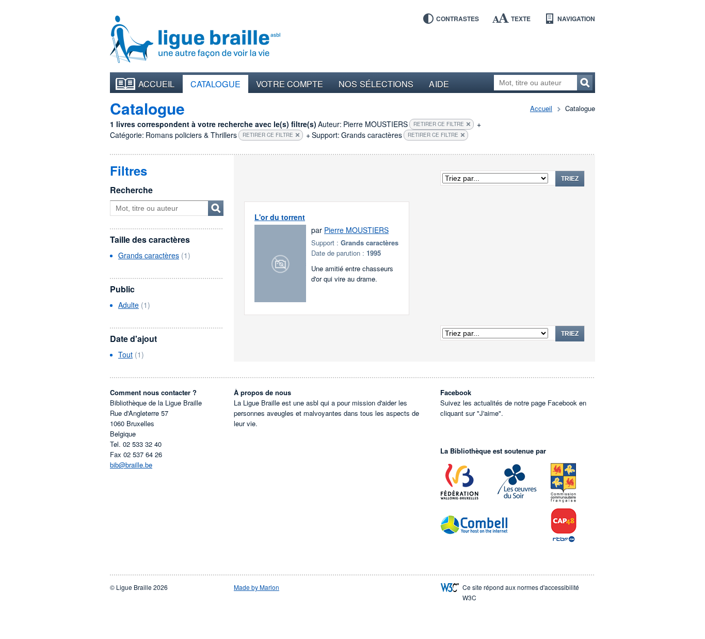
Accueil (156, 83)
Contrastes (457, 18)
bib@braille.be (131, 465)
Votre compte (289, 83)
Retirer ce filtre (438, 124)
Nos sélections (376, 83)
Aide (438, 83)
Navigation (576, 18)
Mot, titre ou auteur (215, 208)
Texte (521, 18)
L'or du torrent (279, 217)
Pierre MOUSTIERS (356, 230)
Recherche (131, 190)
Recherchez (584, 82)
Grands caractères (148, 255)
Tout (125, 354)
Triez (570, 178)
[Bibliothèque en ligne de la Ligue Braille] (195, 40)
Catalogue (215, 83)
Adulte (128, 305)
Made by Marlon (256, 587)
